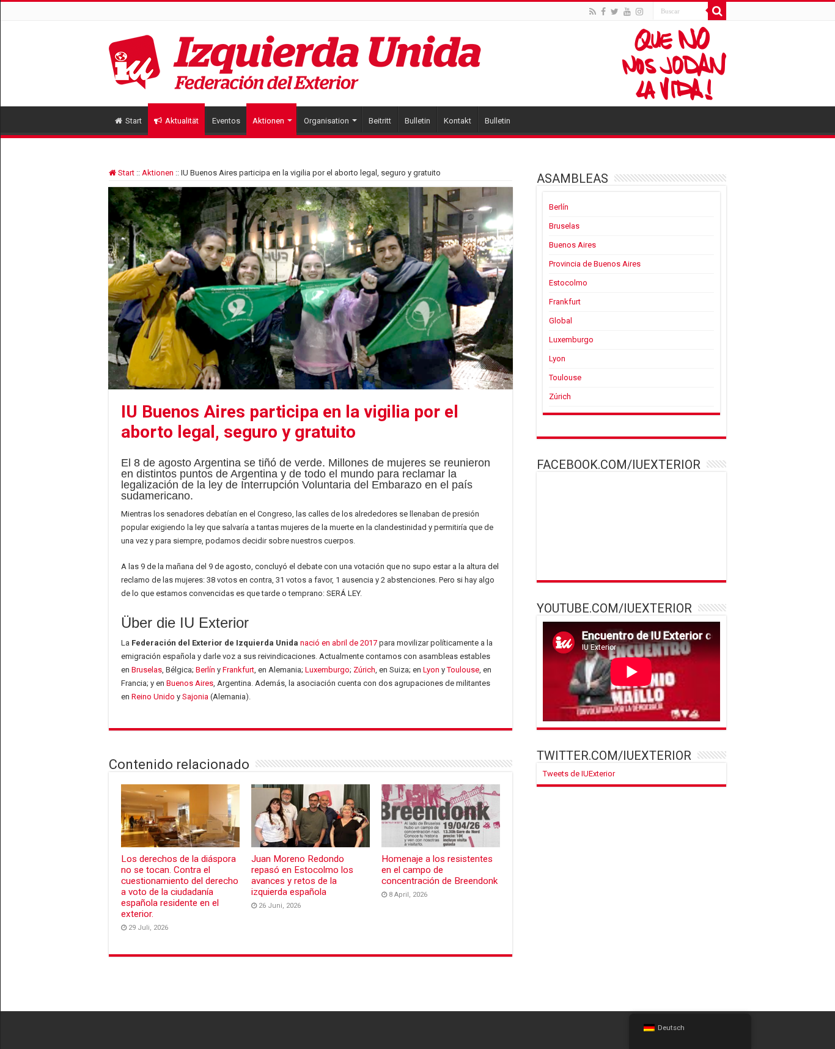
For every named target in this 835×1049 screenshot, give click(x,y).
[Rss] (592, 11)
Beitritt (380, 120)
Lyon (431, 669)
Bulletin (417, 120)
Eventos (226, 120)
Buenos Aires (189, 683)
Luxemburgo (327, 669)
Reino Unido (153, 696)
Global (560, 320)
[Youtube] (627, 11)
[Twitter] (614, 11)
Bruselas (146, 669)
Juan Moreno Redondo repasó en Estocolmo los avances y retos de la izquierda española (302, 875)
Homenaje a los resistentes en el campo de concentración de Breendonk (439, 869)
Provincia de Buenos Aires (595, 263)
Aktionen (268, 120)
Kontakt (457, 120)
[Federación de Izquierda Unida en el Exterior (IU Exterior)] (417, 63)
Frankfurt (238, 669)
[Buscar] (717, 11)
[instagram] (639, 11)
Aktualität (182, 120)
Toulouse (463, 669)
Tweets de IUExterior (579, 773)
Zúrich (364, 669)
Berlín (205, 669)
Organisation (326, 120)
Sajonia (195, 696)
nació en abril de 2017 (338, 642)
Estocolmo (568, 282)
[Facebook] (603, 11)
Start (133, 120)
